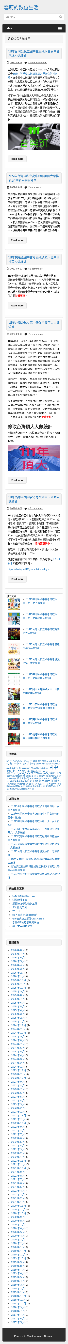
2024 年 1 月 (18, 1066)
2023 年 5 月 (18, 1096)
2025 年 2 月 (18, 1017)
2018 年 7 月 (18, 1311)
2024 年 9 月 (18, 1036)
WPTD (16, 911)
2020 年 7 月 (18, 1224)
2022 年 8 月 (18, 1130)
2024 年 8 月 (18, 1040)
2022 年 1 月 (18, 1156)
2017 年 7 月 (18, 1314)
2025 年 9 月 (18, 991)
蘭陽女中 (20, 786)
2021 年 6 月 (18, 1183)
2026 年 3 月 (18, 968)
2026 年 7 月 (18, 953)
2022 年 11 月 (18, 1119)
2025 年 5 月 (18, 1006)
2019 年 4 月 (18, 1281)
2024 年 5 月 (18, 1051)
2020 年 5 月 (18, 1232)
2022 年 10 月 (18, 1123)
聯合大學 (23, 784)
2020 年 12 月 (18, 1205)
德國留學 (31, 776)
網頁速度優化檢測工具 (24, 903)
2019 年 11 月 (18, 1254)
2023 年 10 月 (18, 1077)
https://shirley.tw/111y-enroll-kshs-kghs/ (29, 569)
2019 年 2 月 (18, 1288)
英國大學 (54, 784)
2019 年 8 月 (18, 1266)
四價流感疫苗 (41, 768)
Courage (48, 1336)
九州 (37, 761)
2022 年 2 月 (18, 1153)
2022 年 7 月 (18, 1134)
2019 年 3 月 (18, 1284)
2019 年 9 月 (18, 1262)
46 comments (35, 508)
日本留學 (23, 778)
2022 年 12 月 (18, 1115)
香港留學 (15, 789)
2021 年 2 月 (18, 1198)
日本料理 (11, 778)
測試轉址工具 (19, 899)
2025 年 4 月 (18, 1010)
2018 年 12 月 (18, 1296)
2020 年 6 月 (18, 1228)
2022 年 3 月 (18, 1149)
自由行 (33, 784)
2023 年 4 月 (18, 1100)
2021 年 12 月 (18, 1160)
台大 (49, 764)
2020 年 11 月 (18, 1209)
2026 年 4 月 (18, 965)
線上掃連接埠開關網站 (24, 914)
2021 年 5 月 (18, 1187)
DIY (9, 761)
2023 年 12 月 (18, 1070)
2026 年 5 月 (18, 961)
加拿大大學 (49, 761)
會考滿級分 (35, 778)
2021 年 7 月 (18, 1179)
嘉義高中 (28, 768)
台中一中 (16, 763)
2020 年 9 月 (18, 1217)
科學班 (27, 781)
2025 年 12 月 (18, 980)
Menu (9, 28)
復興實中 (20, 776)
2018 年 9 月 (18, 1307)
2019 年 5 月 (18, 1277)
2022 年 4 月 (18, 1145)
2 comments (34, 187)
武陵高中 (47, 778)
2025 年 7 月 (18, 998)
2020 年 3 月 (18, 1239)
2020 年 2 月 (18, 1243)
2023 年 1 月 (18, 1111)
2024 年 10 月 (18, 1032)
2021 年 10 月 (18, 1168)
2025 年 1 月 (18, 1021)
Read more (17, 158)
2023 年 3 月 (18, 1104)
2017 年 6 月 (18, 1318)
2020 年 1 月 (18, 1247)
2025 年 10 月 (18, 987)
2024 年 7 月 (18, 1044)
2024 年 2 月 (18, 1062)
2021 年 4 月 (18, 1190)
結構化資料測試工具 (23, 896)
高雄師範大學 (27, 789)
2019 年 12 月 (18, 1250)
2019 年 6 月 (18, 1273)
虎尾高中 (32, 786)
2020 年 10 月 (18, 1213)
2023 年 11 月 (18, 1074)
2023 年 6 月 (18, 1092)
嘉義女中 (15, 768)
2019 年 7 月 (18, 1269)
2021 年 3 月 (18, 1194)
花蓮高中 (43, 784)
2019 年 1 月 (18, 1292)
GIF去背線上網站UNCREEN (28, 918)
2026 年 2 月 (18, 972)
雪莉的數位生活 (21, 7)
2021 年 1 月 (18, 1202)
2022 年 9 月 (18, 1126)
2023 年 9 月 (18, 1081)
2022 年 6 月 (18, 1138)
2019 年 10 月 (18, 1258)
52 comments (35, 268)
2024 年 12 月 (18, 1025)
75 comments (35, 334)
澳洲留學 (16, 781)
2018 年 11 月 (18, 1299)
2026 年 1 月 (18, 976)
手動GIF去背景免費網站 (25, 922)
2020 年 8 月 (18, 1220)
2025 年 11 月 (18, 983)
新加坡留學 (55, 776)
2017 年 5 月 (18, 1322)
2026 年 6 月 (18, 957)
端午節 (37, 781)
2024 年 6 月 (18, 1047)
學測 (54, 773)
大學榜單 (38, 772)
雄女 (41, 786)
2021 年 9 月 (18, 1171)
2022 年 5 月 (18, 1141)
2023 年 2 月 (18, 1108)
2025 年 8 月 (18, 995)
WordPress (26, 761)
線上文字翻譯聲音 (22, 926)
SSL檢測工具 (19, 907)
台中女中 (29, 763)
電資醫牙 (51, 786)
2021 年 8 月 (18, 1175)
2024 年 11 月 (18, 1029)
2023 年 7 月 (18, 1089)
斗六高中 (43, 776)
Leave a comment (37, 62)
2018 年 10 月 (18, 1303)
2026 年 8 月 (18, 950)
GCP (16, 761)
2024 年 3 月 (18, 1059)
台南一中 (40, 764)
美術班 (13, 784)
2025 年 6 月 (18, 1002)
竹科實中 (47, 781)
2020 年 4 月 (18, 1235)
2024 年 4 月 (18, 1055)
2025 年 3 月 (18, 1013)
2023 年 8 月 (18, 1085)
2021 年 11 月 (18, 1164)
